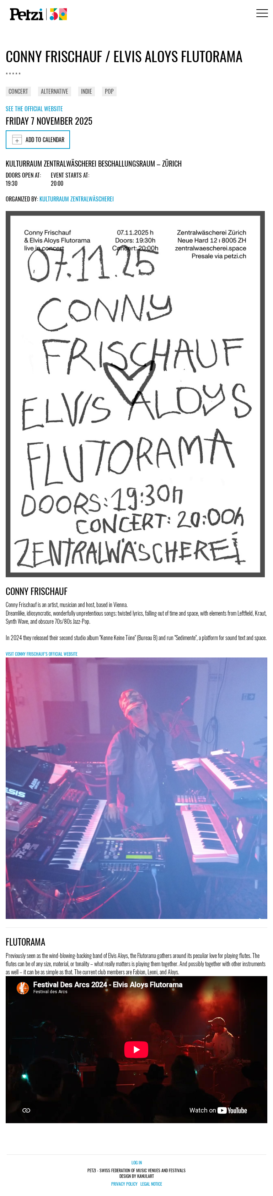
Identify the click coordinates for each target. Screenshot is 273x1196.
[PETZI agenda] (37, 14)
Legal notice (151, 1184)
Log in (137, 1162)
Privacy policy (124, 1184)
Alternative (54, 91)
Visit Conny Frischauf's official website (41, 654)
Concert (18, 91)
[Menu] (261, 14)
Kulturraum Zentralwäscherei (76, 199)
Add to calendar (45, 139)
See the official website (34, 108)
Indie (86, 91)
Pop (109, 91)
